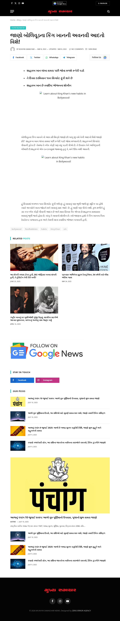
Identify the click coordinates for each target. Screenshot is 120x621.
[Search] (108, 11)
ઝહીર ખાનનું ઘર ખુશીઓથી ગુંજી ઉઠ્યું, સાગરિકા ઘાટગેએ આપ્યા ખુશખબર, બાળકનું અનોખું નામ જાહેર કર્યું (34, 318)
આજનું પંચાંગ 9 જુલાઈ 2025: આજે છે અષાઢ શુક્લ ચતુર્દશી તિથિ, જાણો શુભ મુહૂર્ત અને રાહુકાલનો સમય (64, 429)
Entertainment (18, 28)
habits (44, 229)
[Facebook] (13, 74)
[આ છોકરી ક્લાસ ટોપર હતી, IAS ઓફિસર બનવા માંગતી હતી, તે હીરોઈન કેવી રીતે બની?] (34, 257)
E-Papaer (102, 3)
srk (65, 229)
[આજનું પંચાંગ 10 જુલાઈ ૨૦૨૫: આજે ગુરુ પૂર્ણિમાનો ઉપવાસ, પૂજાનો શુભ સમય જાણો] (17, 402)
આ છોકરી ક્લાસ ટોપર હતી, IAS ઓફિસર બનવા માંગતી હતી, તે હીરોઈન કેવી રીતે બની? (33, 276)
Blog (19, 20)
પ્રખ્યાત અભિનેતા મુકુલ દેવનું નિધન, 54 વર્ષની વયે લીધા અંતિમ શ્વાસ (85, 276)
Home (12, 20)
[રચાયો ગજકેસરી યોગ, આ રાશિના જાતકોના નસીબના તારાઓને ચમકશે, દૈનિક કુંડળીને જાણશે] (17, 446)
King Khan (55, 229)
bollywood (17, 229)
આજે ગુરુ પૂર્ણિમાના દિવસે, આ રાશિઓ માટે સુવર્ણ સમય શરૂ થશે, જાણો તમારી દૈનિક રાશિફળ (66, 413)
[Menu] (12, 11)
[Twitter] (13, 80)
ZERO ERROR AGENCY (81, 610)
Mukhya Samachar (27, 49)
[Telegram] (13, 93)
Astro (13, 522)
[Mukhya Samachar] (60, 11)
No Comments (78, 49)
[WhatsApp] (13, 87)
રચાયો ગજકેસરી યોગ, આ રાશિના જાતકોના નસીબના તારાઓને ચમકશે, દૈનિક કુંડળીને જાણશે (67, 442)
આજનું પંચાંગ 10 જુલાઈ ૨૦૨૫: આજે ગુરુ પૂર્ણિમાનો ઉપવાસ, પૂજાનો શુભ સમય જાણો (64, 398)
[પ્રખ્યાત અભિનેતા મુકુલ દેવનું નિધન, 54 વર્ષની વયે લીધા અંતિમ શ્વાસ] (86, 257)
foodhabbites (31, 229)
